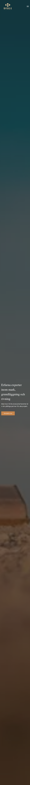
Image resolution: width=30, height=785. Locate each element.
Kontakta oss (8, 413)
